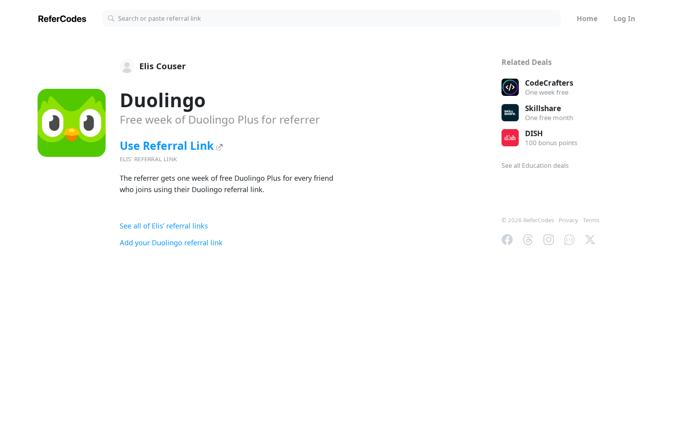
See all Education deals (535, 165)
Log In (624, 18)
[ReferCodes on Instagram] (548, 239)
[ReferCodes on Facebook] (507, 239)
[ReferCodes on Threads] (528, 239)
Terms (591, 220)
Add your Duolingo (171, 242)
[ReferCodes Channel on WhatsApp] (569, 239)
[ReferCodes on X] (590, 239)
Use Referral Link (168, 145)
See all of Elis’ (164, 225)
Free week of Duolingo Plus (220, 119)
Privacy (568, 220)
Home (587, 18)
